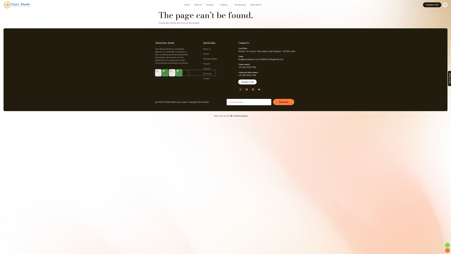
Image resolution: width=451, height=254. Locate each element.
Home (187, 5)
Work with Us (255, 5)
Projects (223, 5)
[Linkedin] (253, 89)
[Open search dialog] (445, 4)
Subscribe (283, 102)
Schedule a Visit (432, 5)
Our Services (240, 5)
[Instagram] (240, 89)
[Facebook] (246, 89)
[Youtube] (259, 89)
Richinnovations (241, 116)
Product (210, 5)
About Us (198, 5)
